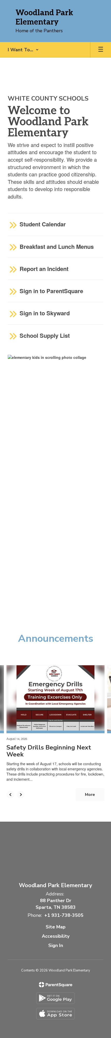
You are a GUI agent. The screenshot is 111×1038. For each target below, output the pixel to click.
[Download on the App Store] (55, 1013)
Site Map (56, 927)
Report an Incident (44, 269)
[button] (23, 49)
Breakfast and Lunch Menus (57, 246)
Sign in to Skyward (45, 313)
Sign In (55, 945)
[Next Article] (21, 794)
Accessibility (55, 936)
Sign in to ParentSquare (51, 291)
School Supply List (45, 335)
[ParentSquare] (56, 984)
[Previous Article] (10, 794)
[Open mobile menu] (100, 49)
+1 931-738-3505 (63, 915)
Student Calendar (43, 224)
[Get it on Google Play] (55, 998)
